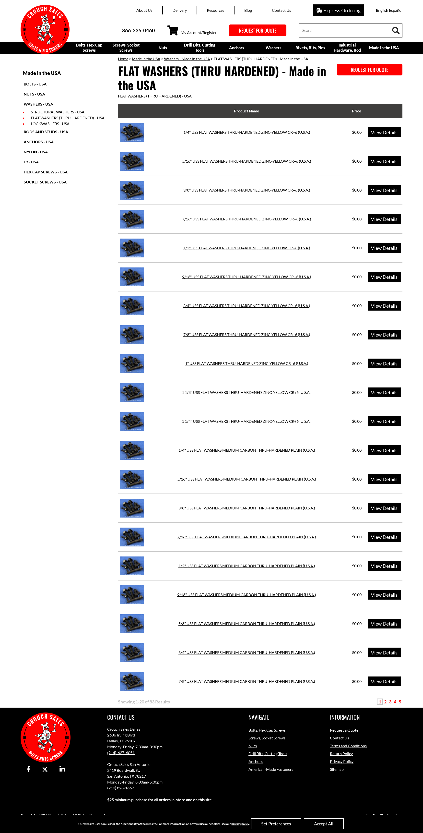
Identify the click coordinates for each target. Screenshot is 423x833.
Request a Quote (344, 730)
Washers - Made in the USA (187, 58)
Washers (273, 47)
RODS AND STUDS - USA (45, 131)
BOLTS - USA (35, 84)
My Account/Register (199, 32)
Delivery (180, 10)
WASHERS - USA (38, 104)
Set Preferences (276, 823)
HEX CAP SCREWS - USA (45, 171)
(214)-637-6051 (121, 752)
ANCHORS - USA (38, 141)
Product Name (246, 111)
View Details (384, 132)
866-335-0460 (138, 30)
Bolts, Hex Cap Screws (89, 47)
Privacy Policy (341, 761)
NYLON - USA (35, 151)
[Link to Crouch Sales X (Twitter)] (45, 769)
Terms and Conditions (348, 745)
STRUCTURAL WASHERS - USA (57, 111)
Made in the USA (384, 47)
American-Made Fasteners (270, 769)
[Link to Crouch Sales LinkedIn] (62, 769)
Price (356, 111)
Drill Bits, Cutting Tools (199, 47)
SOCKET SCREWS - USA (45, 182)
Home (123, 58)
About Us (144, 10)
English (382, 10)
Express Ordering (341, 10)
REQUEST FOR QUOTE (257, 30)
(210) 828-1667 (120, 787)
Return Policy (341, 753)
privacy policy (240, 824)
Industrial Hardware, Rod (347, 47)
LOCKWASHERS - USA (50, 123)
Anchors (236, 47)
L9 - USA (31, 161)
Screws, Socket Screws (126, 47)
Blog (248, 10)
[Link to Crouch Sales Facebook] (28, 769)
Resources (215, 10)
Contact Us (281, 10)
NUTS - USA (34, 94)
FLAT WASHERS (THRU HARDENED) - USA (68, 117)
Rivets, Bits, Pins (310, 47)
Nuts (163, 47)
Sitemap (337, 769)
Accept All (323, 823)
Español (395, 10)
